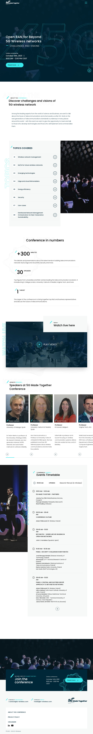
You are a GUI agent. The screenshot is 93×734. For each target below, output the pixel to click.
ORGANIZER (12, 722)
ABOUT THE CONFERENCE (17, 712)
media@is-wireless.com (43, 702)
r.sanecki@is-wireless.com (18, 702)
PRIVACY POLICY (14, 717)
